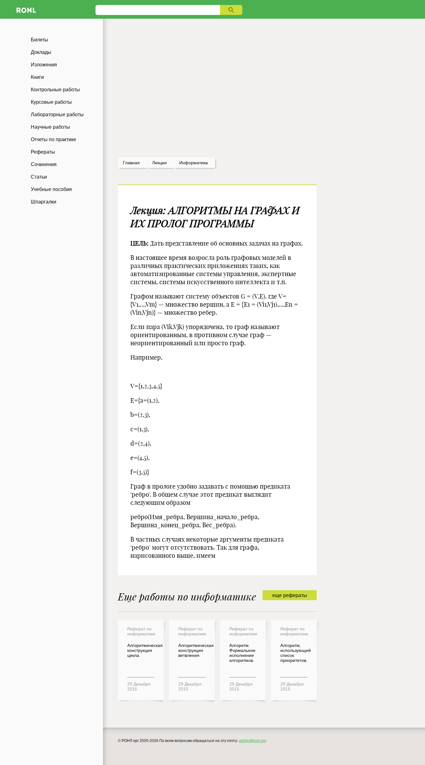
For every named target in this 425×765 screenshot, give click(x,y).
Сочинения (44, 164)
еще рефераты (289, 595)
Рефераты (43, 152)
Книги (37, 77)
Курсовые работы (51, 102)
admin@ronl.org (252, 741)
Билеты (39, 39)
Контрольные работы (55, 89)
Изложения (44, 64)
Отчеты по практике (53, 139)
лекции (159, 162)
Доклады (41, 52)
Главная (131, 162)
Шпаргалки (43, 201)
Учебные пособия (51, 189)
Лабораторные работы (57, 114)
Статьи (39, 176)
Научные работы (50, 127)
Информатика (193, 162)
